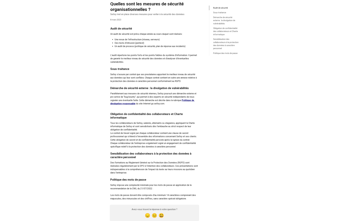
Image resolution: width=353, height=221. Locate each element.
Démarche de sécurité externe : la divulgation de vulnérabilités (224, 20)
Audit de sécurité (220, 8)
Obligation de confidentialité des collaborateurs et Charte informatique (225, 31)
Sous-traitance (219, 12)
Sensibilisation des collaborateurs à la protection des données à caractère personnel (226, 43)
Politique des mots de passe (225, 53)
